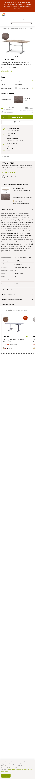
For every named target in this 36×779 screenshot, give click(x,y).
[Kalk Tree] (32, 347)
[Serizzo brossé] (9, 347)
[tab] (17, 183)
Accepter (5, 776)
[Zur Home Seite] (3, 15)
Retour (4, 29)
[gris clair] (11, 347)
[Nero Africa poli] (7, 347)
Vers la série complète (8, 171)
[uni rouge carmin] (5, 347)
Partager (6, 156)
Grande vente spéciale (13, 2)
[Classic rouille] (3, 347)
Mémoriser (18, 121)
